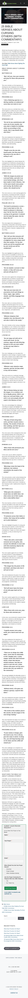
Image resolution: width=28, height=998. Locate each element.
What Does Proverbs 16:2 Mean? (12, 931)
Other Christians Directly (12, 873)
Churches (8, 869)
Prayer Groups (10, 871)
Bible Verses (5, 44)
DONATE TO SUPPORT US (12, 948)
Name (6, 835)
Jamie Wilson (4, 42)
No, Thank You (10, 883)
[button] (20, 3)
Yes (7, 881)
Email (6, 858)
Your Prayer (8, 840)
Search (5, 916)
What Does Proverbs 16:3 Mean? (12, 929)
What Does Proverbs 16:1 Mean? (12, 933)
